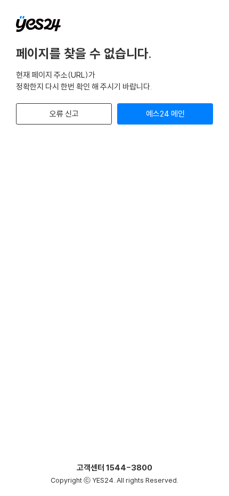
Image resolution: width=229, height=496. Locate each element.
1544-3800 (129, 467)
